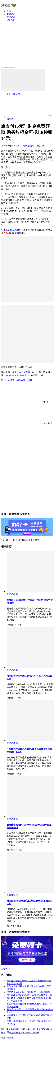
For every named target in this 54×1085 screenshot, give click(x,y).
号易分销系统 (7, 1038)
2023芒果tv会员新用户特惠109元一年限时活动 (29, 992)
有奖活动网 (28, 146)
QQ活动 (10, 20)
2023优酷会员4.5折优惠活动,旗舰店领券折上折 (29, 995)
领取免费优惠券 (24, 380)
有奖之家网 (24, 372)
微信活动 (11, 17)
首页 (9, 11)
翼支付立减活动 (13, 230)
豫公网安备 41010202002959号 (24, 1032)
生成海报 (47, 423)
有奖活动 (11, 14)
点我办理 (5, 969)
